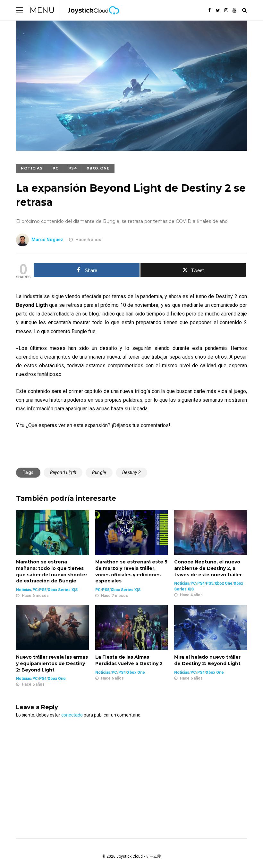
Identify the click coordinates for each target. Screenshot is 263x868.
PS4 (72, 168)
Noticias (32, 168)
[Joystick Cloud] (94, 19)
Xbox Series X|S (63, 590)
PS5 (43, 590)
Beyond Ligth (63, 472)
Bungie (99, 472)
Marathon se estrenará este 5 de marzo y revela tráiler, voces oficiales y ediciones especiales (131, 571)
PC (55, 168)
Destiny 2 (131, 472)
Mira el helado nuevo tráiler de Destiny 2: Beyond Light (207, 660)
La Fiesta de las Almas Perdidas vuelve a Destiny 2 (129, 660)
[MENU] (19, 10)
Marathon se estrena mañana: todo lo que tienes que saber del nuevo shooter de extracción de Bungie (51, 571)
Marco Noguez (47, 239)
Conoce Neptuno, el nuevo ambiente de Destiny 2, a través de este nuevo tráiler (208, 568)
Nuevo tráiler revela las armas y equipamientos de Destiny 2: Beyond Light (52, 663)
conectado (72, 714)
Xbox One (98, 168)
